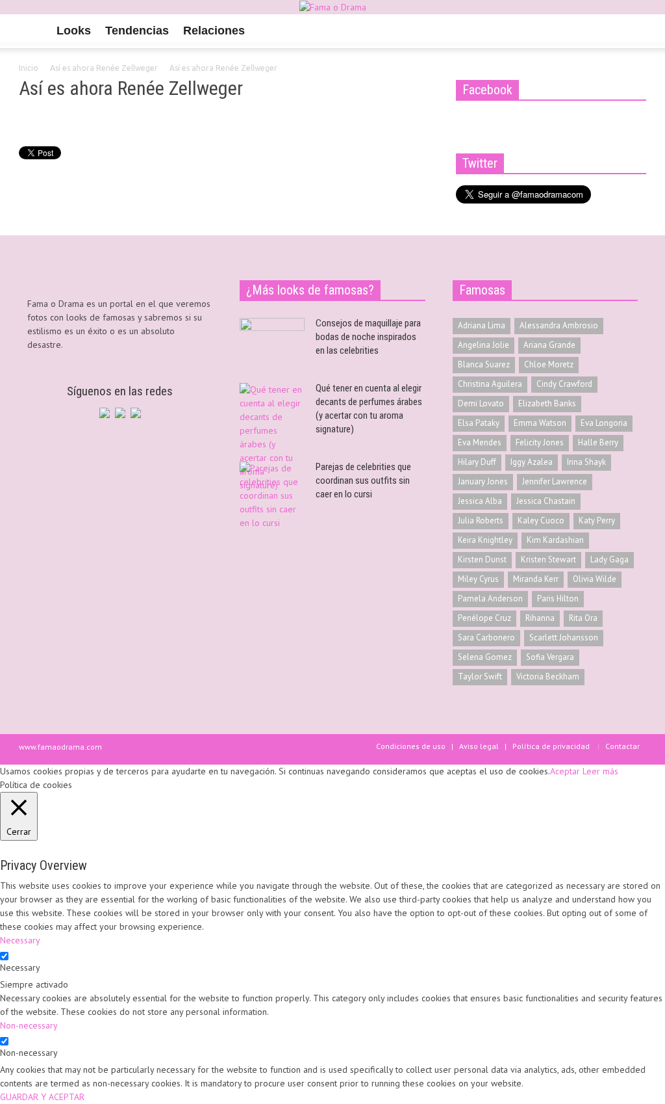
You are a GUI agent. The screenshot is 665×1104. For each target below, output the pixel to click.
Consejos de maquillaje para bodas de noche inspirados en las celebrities (368, 336)
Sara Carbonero (486, 637)
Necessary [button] (20, 940)
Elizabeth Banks (547, 403)
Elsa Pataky (478, 422)
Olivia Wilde (594, 579)
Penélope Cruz (484, 618)
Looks (73, 30)
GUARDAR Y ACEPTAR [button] (42, 1097)
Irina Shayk (586, 461)
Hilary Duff (477, 461)
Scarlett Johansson (563, 637)
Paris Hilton (558, 598)
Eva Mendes (479, 442)
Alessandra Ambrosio (559, 325)
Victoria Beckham (547, 676)
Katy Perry (597, 520)
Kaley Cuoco (541, 520)
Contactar (622, 746)
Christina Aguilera (490, 383)
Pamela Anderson (490, 598)
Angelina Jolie (483, 344)
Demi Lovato (481, 403)
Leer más (600, 771)
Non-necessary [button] (29, 1025)
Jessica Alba (480, 500)
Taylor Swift (480, 676)
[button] (633, 30)
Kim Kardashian (555, 539)
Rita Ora (583, 618)
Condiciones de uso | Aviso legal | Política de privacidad (483, 746)
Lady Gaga (609, 559)
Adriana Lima (481, 325)
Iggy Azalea (531, 461)
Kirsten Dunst (482, 559)
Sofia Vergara (550, 657)
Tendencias (137, 30)
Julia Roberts (480, 520)
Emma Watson (540, 422)
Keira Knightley (485, 539)
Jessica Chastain (545, 500)
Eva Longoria (604, 422)
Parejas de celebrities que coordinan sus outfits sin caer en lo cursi (363, 480)
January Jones (483, 481)
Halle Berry (598, 442)
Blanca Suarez (484, 364)
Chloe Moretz (548, 364)
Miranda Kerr (535, 579)
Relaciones (214, 30)
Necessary (20, 967)
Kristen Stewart (548, 559)
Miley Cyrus (478, 579)
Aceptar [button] (565, 771)
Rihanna (540, 618)
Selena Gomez (485, 657)
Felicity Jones (540, 442)
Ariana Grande (549, 344)
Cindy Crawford (564, 383)
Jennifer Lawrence (554, 481)
